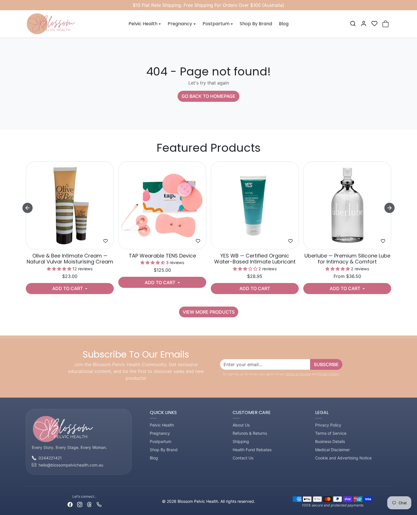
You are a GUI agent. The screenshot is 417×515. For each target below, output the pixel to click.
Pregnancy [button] (180, 23)
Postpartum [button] (216, 23)
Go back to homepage (208, 96)
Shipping (241, 441)
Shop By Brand (256, 23)
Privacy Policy (328, 374)
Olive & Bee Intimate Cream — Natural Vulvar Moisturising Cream (70, 259)
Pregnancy (160, 433)
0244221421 (50, 457)
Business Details (330, 441)
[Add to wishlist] (105, 241)
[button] (353, 23)
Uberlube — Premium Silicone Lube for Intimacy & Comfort (347, 259)
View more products (209, 312)
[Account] (363, 23)
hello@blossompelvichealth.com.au (71, 465)
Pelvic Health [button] (143, 23)
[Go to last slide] (27, 208)
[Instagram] (80, 504)
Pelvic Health (162, 425)
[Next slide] (389, 208)
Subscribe (326, 364)
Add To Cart (68, 288)
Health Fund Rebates (252, 449)
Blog (283, 23)
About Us (241, 425)
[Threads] (89, 504)
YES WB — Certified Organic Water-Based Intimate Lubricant (255, 259)
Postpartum (160, 441)
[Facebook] (70, 504)
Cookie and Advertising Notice (343, 457)
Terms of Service (298, 374)
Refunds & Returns (250, 433)
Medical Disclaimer (332, 449)
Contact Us (243, 457)
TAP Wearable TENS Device (162, 256)
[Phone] (99, 504)
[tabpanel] (208, 238)
